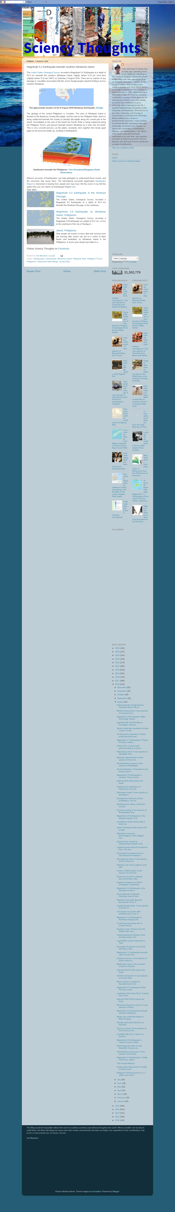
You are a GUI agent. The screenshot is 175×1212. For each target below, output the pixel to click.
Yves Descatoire (76, 169)
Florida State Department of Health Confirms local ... (132, 1068)
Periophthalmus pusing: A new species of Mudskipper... (130, 764)
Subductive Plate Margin (47, 262)
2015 (117, 1106)
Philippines (31, 262)
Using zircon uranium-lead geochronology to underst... (130, 747)
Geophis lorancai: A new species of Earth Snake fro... (132, 959)
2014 (117, 1109)
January (121, 1101)
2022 (117, 663)
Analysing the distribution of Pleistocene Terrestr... (129, 788)
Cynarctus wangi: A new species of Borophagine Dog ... (132, 811)
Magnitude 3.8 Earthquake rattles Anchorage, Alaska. (131, 718)
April (119, 1090)
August (120, 702)
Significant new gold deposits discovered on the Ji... (129, 901)
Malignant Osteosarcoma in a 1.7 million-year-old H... (131, 1074)
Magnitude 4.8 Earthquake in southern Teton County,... (129, 776)
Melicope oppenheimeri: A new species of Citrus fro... (130, 758)
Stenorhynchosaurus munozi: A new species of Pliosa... (132, 1006)
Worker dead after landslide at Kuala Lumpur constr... (132, 729)
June (119, 1083)
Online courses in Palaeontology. (126, 161)
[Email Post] (61, 256)
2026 (117, 648)
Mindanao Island (64, 259)
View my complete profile (123, 148)
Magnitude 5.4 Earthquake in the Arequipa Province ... (131, 889)
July (119, 1080)
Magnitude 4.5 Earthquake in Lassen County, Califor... (129, 1041)
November (122, 691)
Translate (132, 262)
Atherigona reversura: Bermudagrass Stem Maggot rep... (130, 835)
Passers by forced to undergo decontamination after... (129, 878)
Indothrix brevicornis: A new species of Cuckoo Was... (132, 977)
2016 (117, 684)
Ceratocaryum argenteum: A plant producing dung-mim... (131, 735)
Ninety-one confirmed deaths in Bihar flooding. (130, 1018)
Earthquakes (39, 259)
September (122, 698)
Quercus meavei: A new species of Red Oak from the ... (131, 1029)
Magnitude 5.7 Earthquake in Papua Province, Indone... (132, 741)
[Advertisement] (130, 208)
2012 (117, 1117)
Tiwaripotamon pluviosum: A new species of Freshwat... (131, 1053)
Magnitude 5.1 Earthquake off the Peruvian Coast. (131, 988)
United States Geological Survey (45, 72)
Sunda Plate (64, 262)
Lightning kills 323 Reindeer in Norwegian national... (130, 723)
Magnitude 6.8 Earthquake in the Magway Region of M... (131, 817)
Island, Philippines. (66, 230)
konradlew (96, 1191)
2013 (117, 1113)
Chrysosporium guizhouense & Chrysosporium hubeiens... (130, 854)
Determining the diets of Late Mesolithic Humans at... (129, 1047)
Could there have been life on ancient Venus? (129, 924)
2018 (117, 677)
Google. (99, 108)
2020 (117, 670)
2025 (117, 652)
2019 (117, 673)
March (120, 1094)
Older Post (100, 271)
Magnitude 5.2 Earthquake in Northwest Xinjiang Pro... (129, 918)
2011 (117, 1120)
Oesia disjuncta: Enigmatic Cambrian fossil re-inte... (128, 895)
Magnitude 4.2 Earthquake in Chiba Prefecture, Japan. (132, 1058)
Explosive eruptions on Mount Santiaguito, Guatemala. (129, 883)
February (121, 1098)
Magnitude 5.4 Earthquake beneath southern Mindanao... (132, 1012)
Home (67, 271)
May (119, 1087)
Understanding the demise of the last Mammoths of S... (131, 936)
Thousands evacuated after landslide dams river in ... (129, 913)
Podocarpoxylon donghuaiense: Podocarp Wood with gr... (130, 706)
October (121, 695)
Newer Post (33, 271)
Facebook (63, 248)
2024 (117, 655)
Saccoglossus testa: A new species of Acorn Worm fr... (132, 860)
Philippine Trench (94, 259)
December (122, 687)
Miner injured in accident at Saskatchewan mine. (128, 983)
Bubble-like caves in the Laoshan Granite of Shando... (131, 965)
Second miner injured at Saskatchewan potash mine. (130, 843)
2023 (117, 659)
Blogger (116, 1191)
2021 (117, 666)
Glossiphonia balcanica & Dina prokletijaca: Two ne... (130, 799)
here (74, 187)
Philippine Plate (79, 259)
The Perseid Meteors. (126, 1063)
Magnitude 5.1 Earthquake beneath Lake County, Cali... (132, 953)
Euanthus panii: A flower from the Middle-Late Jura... (131, 930)
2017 (117, 681)
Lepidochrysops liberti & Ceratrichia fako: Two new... (132, 848)
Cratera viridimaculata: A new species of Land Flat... (129, 872)
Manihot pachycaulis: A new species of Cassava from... (132, 712)
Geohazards (51, 259)
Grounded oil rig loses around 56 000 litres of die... (131, 948)
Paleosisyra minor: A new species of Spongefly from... (132, 753)
